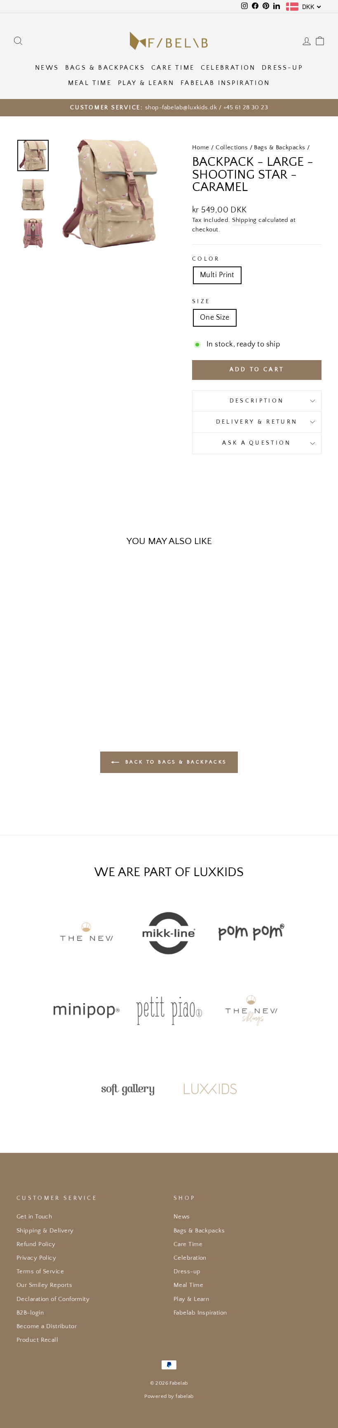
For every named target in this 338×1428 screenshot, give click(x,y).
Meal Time (90, 83)
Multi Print (217, 275)
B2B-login (30, 1312)
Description (257, 401)
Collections (232, 147)
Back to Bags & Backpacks (174, 761)
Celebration (228, 67)
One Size (215, 317)
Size (201, 301)
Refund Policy (36, 1244)
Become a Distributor (46, 1326)
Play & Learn (146, 83)
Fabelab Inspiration (225, 83)
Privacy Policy (36, 1257)
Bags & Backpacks (105, 67)
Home (200, 147)
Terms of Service (40, 1271)
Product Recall (37, 1339)
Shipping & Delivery (45, 1230)
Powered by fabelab (168, 1396)
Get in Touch (34, 1216)
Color (206, 259)
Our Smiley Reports (44, 1285)
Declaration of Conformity (52, 1299)
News (47, 67)
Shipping (244, 220)
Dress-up (282, 67)
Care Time (173, 67)
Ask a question (256, 443)
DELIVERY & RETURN (257, 422)
